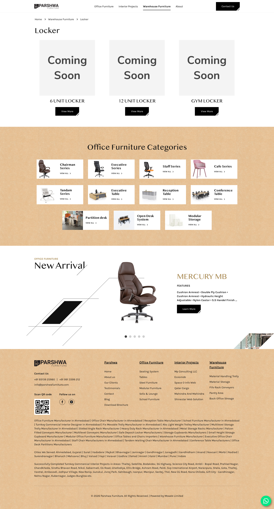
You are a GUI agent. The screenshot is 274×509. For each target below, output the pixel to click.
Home (38, 19)
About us (109, 377)
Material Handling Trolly (224, 376)
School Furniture (149, 399)
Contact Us (228, 6)
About (179, 6)
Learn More (189, 308)
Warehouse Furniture (157, 6)
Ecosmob (180, 377)
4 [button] (139, 336)
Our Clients (111, 382)
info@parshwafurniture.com (51, 384)
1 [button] (126, 336)
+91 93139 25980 (44, 379)
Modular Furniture (150, 388)
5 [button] (143, 336)
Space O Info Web (185, 382)
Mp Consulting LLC (185, 371)
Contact (109, 393)
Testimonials (112, 388)
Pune (173, 456)
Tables (143, 377)
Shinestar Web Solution (188, 399)
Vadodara (98, 452)
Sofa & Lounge (148, 393)
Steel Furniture (148, 382)
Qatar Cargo (181, 388)
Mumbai (163, 456)
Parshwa (110, 362)
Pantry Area (216, 392)
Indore (182, 456)
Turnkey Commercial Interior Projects (87, 463)
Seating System (149, 371)
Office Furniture (104, 6)
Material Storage (219, 381)
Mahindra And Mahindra (189, 393)
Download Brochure (116, 404)
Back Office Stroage (221, 398)
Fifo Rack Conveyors (221, 387)
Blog (107, 399)
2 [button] (130, 336)
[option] (172, 297)
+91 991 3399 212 (69, 379)
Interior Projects (128, 6)
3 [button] (135, 336)
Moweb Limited (174, 495)
